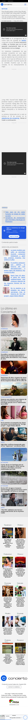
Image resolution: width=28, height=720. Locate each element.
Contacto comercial (14, 687)
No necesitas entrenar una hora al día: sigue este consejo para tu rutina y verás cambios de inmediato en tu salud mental (20, 544)
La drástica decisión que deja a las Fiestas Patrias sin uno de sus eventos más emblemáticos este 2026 (20, 572)
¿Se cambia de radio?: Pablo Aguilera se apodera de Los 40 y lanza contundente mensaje (7, 543)
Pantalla (5, 207)
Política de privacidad (17, 693)
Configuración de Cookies (19, 695)
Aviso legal (8, 693)
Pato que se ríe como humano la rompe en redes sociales (15, 214)
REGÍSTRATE (10, 1)
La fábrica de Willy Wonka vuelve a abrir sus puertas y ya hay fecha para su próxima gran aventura (7, 631)
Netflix (24, 40)
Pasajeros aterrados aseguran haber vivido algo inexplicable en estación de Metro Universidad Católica (7, 659)
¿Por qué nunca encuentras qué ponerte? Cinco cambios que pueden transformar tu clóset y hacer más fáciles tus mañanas (8, 602)
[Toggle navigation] (25, 4)
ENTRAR (4, 1)
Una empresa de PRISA (14, 701)
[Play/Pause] (25, 717)
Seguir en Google (14, 236)
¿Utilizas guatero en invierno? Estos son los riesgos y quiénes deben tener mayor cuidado (20, 631)
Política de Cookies (6, 695)
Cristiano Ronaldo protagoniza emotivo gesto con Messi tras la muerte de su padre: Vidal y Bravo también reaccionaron (20, 602)
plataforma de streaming (10, 118)
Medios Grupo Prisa (14, 704)
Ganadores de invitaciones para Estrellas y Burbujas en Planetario (15, 220)
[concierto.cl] (6, 4)
